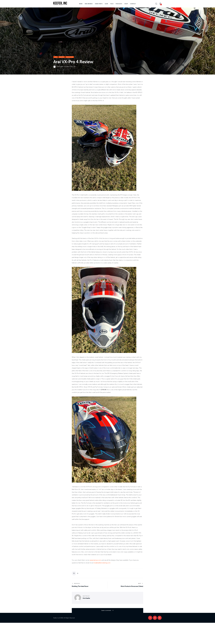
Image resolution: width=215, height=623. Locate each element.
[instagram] (159, 618)
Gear (55, 57)
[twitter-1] (155, 618)
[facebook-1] (150, 618)
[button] (75, 573)
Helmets (61, 57)
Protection (69, 57)
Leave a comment (106, 610)
